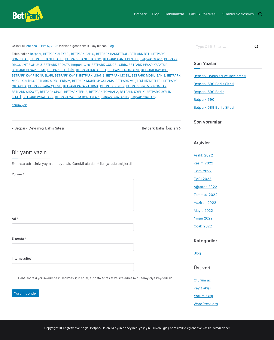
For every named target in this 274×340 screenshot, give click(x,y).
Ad (15, 218)
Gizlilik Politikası (202, 14)
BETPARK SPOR (51, 91)
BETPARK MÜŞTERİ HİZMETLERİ (139, 81)
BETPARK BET (140, 54)
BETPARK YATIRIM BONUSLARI (77, 97)
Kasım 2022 (203, 163)
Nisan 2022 (203, 218)
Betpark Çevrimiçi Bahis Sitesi (39, 128)
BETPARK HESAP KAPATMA (148, 64)
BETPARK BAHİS (82, 54)
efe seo (31, 46)
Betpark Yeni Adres (115, 97)
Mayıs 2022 (203, 210)
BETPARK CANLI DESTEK (121, 59)
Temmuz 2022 (205, 195)
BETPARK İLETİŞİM (60, 70)
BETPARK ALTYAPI (56, 54)
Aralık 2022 (203, 155)
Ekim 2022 (202, 171)
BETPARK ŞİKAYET (25, 91)
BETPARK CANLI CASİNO (83, 59)
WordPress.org (206, 304)
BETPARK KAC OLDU (91, 70)
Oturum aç (202, 280)
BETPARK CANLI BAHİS (47, 59)
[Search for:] (228, 46)
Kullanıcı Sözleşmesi (238, 14)
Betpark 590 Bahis (209, 92)
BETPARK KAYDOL (154, 70)
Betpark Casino (151, 59)
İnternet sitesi (22, 258)
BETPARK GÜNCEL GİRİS (109, 64)
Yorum (18, 174)
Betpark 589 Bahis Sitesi (214, 107)
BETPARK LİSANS (91, 75)
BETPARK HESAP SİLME (29, 70)
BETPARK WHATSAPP (38, 97)
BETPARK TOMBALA (103, 91)
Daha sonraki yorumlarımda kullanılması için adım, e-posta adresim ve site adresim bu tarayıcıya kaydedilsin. (95, 278)
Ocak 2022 (203, 226)
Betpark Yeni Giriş (143, 97)
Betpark (140, 14)
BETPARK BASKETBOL (112, 54)
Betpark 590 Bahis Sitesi (214, 84)
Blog (156, 14)
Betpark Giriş (80, 64)
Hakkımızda (174, 14)
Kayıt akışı (202, 288)
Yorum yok (19, 105)
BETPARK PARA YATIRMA (80, 86)
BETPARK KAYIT (66, 75)
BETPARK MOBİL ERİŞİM (53, 81)
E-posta (19, 238)
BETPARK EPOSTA (57, 64)
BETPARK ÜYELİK (132, 91)
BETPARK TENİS (75, 91)
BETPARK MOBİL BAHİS (148, 75)
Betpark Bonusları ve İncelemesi (220, 76)
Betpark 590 (204, 99)
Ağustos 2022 (205, 187)
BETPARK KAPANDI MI (123, 70)
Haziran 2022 (205, 202)
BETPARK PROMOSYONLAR (146, 86)
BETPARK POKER (112, 86)
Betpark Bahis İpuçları (160, 128)
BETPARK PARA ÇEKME (44, 86)
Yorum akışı (203, 296)
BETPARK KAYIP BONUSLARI (32, 75)
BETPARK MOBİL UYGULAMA (93, 81)
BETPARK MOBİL (118, 75)
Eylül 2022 (202, 179)
